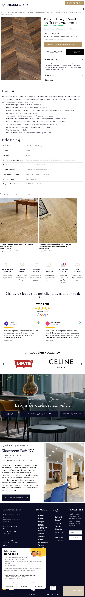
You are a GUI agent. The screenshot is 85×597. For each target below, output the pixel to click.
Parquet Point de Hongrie (11, 96)
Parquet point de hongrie (41, 521)
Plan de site (59, 540)
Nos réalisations (59, 532)
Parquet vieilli (41, 539)
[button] (1, 224)
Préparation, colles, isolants (59, 520)
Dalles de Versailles (41, 531)
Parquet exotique (41, 536)
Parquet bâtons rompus (41, 524)
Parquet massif (41, 515)
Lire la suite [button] (8, 340)
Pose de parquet (58, 526)
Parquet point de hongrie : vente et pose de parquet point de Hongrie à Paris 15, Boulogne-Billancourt (39, 12)
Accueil (3, 12)
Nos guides (59, 535)
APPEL (32, 595)
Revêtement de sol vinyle (43, 542)
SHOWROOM (53, 595)
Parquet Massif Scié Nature (50, 244)
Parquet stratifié (41, 533)
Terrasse (41, 545)
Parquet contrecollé (42, 518)
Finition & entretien (58, 523)
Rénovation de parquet (59, 529)
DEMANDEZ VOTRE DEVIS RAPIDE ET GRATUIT (63, 44)
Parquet (8, 12)
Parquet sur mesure (42, 528)
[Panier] (82, 8)
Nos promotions (59, 537)
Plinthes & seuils (58, 517)
